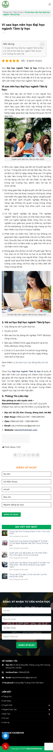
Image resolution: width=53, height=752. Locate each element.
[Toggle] (49, 705)
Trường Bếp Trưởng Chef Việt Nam (24, 683)
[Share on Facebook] (20, 455)
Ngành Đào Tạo (10, 709)
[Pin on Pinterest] (33, 455)
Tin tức (6, 718)
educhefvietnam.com (25, 430)
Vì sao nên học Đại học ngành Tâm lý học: (24, 48)
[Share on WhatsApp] (15, 455)
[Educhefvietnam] (12, 4)
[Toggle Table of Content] (41, 44)
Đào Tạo (6, 714)
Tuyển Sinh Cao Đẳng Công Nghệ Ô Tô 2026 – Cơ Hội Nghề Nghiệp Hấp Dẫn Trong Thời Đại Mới (29, 543)
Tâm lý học (18, 12)
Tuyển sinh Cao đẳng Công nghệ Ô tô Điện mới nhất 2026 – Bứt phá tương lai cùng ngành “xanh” (29, 565)
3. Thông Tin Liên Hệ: (14, 54)
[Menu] (49, 4)
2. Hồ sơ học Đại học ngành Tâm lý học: (23, 51)
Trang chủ (7, 12)
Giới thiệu (7, 701)
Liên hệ (6, 722)
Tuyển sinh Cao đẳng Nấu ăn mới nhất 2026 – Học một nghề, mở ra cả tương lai (28, 554)
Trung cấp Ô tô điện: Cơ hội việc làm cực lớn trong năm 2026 (28, 575)
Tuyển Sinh (7, 705)
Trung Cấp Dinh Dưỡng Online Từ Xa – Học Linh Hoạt (29, 532)
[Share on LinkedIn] (38, 455)
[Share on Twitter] (24, 455)
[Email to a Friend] (29, 455)
